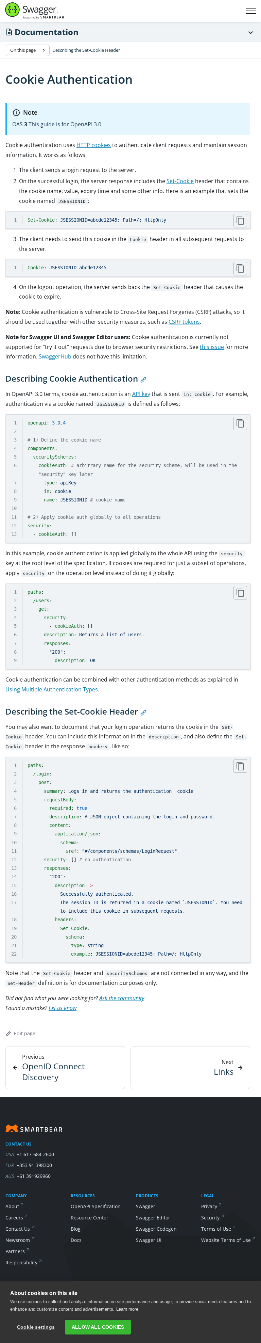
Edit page (24, 1033)
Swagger (145, 1206)
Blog (76, 1229)
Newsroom (17, 1240)
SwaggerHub (55, 356)
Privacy (209, 1206)
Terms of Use (216, 1229)
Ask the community (121, 998)
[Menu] (250, 32)
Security (210, 1217)
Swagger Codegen (156, 1229)
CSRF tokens (184, 321)
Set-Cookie (180, 181)
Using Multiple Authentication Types (51, 689)
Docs (76, 1240)
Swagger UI (148, 1240)
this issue (212, 347)
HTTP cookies (93, 145)
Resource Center (89, 1217)
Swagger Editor (153, 1217)
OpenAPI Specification (96, 1206)
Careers (14, 1217)
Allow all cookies (98, 1327)
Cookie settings (36, 1327)
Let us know (62, 1008)
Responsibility (21, 1262)
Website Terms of (226, 1240)
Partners (15, 1251)
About (12, 1206)
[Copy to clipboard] (240, 220)
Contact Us (17, 1229)
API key (141, 394)
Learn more (127, 1309)
